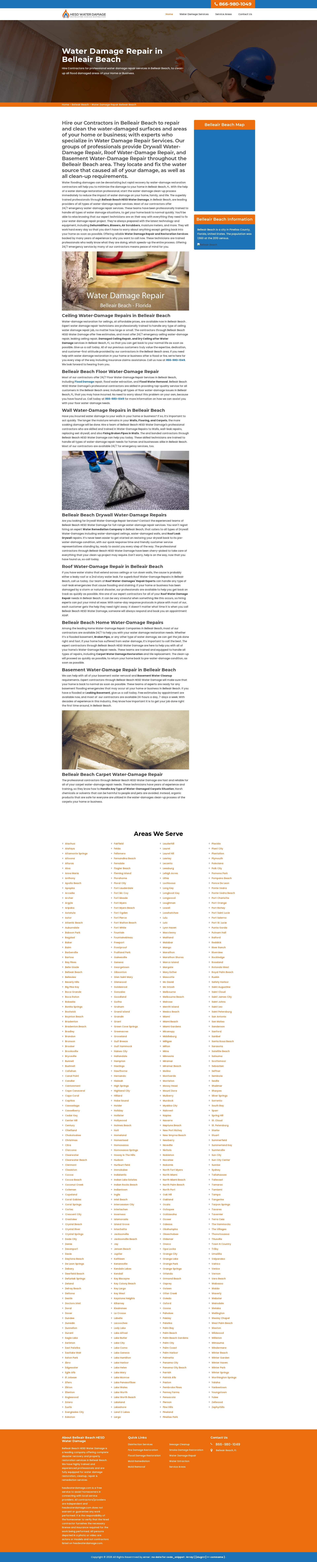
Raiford (216, 937)
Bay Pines (70, 962)
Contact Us (245, 14)
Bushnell (70, 1066)
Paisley (167, 1318)
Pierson (167, 1402)
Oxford (167, 1303)
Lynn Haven (169, 927)
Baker (68, 942)
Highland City (122, 1090)
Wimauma (218, 1343)
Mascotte (168, 977)
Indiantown (120, 1189)
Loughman (169, 903)
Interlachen (121, 1209)
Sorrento (217, 1100)
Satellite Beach (221, 1051)
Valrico (216, 1263)
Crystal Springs (74, 1234)
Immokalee (120, 1170)
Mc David (168, 982)
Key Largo (120, 1288)
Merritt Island (171, 1006)
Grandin (119, 1016)
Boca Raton (72, 996)
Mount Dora (170, 1090)
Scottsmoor (219, 1061)
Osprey (167, 1283)
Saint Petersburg (222, 1011)
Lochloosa (169, 883)
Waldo (216, 1288)
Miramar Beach (172, 1066)
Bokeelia (70, 1001)
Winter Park (218, 1367)
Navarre (168, 1120)
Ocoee (167, 1219)
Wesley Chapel (221, 1318)
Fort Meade (121, 898)
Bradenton (71, 1021)
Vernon (216, 1273)
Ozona (167, 1308)
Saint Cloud (219, 992)
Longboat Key (171, 893)
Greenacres (121, 1031)
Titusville (217, 1239)
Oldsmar (168, 1239)
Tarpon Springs (221, 1204)
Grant (117, 1021)
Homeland (120, 1135)
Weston (216, 1328)
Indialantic (120, 1174)
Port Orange (219, 903)
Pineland (168, 1412)
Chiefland (71, 1130)
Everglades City (74, 1412)
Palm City (168, 1343)
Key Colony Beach (125, 1283)
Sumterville (218, 1150)
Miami (166, 1016)
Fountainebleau (123, 937)
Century (70, 1125)
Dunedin (70, 1323)
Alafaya (70, 848)
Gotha (118, 1001)
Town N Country (221, 1244)
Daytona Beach (74, 1258)
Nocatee (168, 1160)
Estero (69, 1402)
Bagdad (70, 937)
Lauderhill (168, 843)
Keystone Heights (124, 1298)
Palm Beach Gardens (175, 1338)
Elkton (68, 1387)
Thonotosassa (220, 1234)
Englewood (71, 1397)
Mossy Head (170, 1085)
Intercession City (124, 1204)
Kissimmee (120, 1308)
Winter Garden (220, 1357)
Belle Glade (72, 967)
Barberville (71, 952)
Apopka (70, 888)
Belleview (70, 977)
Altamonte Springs (76, 853)
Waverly (216, 1293)
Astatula (70, 912)
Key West (119, 1293)
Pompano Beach (222, 878)
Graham (119, 1006)
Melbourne (169, 992)
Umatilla (217, 1254)
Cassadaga (72, 1105)
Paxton (167, 1382)
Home (169, 14)
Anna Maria (72, 873)
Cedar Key (71, 1115)
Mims (166, 1051)
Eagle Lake (71, 1338)
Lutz (165, 922)
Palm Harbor (170, 1352)
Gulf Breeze (121, 1041)
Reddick (216, 942)
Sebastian (218, 1066)
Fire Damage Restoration (143, 1450)
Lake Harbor (121, 1362)
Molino (167, 1071)
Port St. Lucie (219, 922)
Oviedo (167, 1298)
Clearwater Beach (76, 1160)
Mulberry (168, 1095)
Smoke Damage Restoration (186, 1450)
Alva (67, 868)
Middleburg (169, 1036)
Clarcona (70, 1150)
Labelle (118, 1318)
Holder (118, 1105)
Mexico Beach (171, 1011)
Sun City (216, 1155)
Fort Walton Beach (125, 922)
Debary (69, 1268)
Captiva (70, 1100)
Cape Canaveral (75, 1090)
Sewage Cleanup (179, 1444)
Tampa (216, 1194)
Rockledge (218, 957)
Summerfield (219, 1140)
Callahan (70, 1071)
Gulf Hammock (123, 1046)
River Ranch (219, 947)
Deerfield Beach (74, 1273)
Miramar (168, 1061)
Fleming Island (122, 873)
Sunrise (216, 1165)
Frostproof (120, 947)
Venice (216, 1268)
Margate (168, 967)
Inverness (119, 1214)
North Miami (170, 1174)
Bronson (70, 1041)
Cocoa (69, 1174)
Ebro (67, 1362)
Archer (69, 898)
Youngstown (219, 1392)
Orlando (168, 1273)
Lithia (166, 878)
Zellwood (217, 1402)
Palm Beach (170, 1333)
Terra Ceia (218, 1219)
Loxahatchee (170, 912)
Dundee (69, 1318)
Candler (70, 1081)
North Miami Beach (174, 1179)
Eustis (68, 1407)
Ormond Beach (172, 1278)
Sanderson (218, 1026)
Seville (215, 1081)
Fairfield (118, 843)
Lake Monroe (121, 1377)
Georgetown (121, 967)
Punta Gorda (219, 927)
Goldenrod (120, 987)
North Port (169, 1189)
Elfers (68, 1382)
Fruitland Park (122, 952)
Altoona (70, 858)
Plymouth (217, 858)
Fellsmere (119, 853)
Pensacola (169, 1397)
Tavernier (217, 1214)
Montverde (169, 1076)
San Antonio (219, 1016)
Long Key (168, 888)
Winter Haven (220, 1362)
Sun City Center (221, 1160)
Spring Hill (217, 1115)
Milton (166, 1046)
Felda (117, 848)
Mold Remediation (139, 1461)
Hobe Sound (121, 1100)
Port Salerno (219, 917)
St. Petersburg (220, 1125)
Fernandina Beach (125, 858)
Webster (217, 1298)
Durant (69, 1333)
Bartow (69, 957)
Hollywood (120, 1120)
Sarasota (217, 1046)
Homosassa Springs (126, 1150)
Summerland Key (222, 1145)
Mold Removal (136, 1466)
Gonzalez (119, 992)
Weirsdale (218, 1303)
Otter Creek (170, 1293)
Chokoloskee (73, 1135)
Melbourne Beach (173, 996)
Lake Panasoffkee (124, 1382)
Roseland (217, 962)
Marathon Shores (173, 957)
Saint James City (222, 996)
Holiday (118, 1110)
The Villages (219, 1229)
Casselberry (72, 1110)
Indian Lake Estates (125, 1179)
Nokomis (168, 1165)
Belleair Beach (80, 104)
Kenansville (120, 1263)
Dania (68, 1244)
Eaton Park (71, 1357)
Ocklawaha (170, 1214)
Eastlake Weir (73, 1352)
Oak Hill (167, 1194)
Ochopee (168, 1209)
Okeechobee (170, 1234)
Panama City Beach (174, 1367)
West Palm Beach (222, 1323)
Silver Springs (220, 1095)
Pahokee (168, 1313)
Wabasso (217, 1283)
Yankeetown (219, 1387)
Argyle (69, 903)
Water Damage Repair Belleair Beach (113, 104)
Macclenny (169, 932)
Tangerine (218, 1199)
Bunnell (69, 1061)
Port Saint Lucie (221, 912)
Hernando (120, 1076)
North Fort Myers (173, 1170)
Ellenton (70, 1392)
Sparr (215, 1110)
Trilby (215, 1249)
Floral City (120, 883)
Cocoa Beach (73, 1179)
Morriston (168, 1081)
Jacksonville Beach (125, 1239)
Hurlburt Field (122, 1165)
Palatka (167, 1323)
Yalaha (216, 1382)
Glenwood (120, 982)
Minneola (168, 1056)
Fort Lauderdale (123, 888)
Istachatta (120, 1229)
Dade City (71, 1239)
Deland (69, 1283)
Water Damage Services (194, 14)
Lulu (165, 917)
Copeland (71, 1194)
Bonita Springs (73, 1006)
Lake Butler (120, 1338)
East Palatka (72, 1347)
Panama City (170, 1362)
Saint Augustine (221, 987)
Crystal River (72, 1229)
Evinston (70, 1417)
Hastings (119, 1066)
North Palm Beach (173, 1184)
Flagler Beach (122, 868)
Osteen (167, 1288)
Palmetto (168, 1357)
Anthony (70, 878)
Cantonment (72, 1085)
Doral (68, 1308)
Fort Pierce (120, 917)
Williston (217, 1338)
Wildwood (218, 1333)
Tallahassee (219, 1174)
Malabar (168, 942)
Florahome (120, 878)
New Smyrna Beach (174, 1135)
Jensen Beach (122, 1249)
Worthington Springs (224, 1377)
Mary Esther (170, 972)
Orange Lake (170, 1258)
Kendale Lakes (122, 1268)
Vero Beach (219, 1278)
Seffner (216, 1071)
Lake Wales (120, 1387)
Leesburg (168, 868)
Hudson (118, 1160)
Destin (68, 1298)
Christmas (71, 1140)
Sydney (216, 1170)
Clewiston (71, 1170)
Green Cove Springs (126, 1026)
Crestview (71, 1219)
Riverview (217, 952)
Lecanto (168, 863)
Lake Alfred (120, 1333)
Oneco (167, 1244)
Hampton (119, 1061)
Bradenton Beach (75, 1026)
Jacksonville (121, 1234)
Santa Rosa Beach (223, 1041)
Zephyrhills (218, 1407)
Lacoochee (120, 1323)
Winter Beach (220, 1352)
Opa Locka (169, 1249)
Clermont (70, 1165)
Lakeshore (120, 1407)
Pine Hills (168, 1407)
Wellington (218, 1313)
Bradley (69, 1031)
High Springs (121, 1085)
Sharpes (217, 1090)
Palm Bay (168, 1328)
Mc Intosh (169, 987)
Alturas (69, 863)
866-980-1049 (235, 4)
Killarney (119, 1303)
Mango (167, 947)
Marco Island (171, 962)
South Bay (218, 1105)
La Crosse (120, 1313)
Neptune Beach (172, 1125)
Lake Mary (120, 1372)
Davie (68, 1254)
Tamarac (217, 1184)
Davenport (71, 1249)
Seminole (217, 1076)
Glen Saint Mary (123, 977)
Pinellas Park (170, 1417)
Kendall (118, 1273)
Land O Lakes (122, 1412)
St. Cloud (217, 1120)
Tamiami (217, 1189)
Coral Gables (73, 1199)
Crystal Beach (73, 1224)
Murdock (168, 1100)
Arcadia (70, 893)
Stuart (215, 1135)
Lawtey (167, 858)
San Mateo (218, 1021)
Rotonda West (220, 967)
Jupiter (118, 1254)
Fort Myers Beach (124, 908)
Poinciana (217, 863)
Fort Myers (120, 903)
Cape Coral (72, 1095)
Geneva (118, 962)
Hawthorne (120, 1071)
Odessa (167, 1224)
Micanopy (169, 1031)
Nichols (167, 1150)
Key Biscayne (122, 1278)
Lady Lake (120, 1328)
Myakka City (170, 1105)
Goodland (120, 996)
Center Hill (71, 1120)
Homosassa (121, 1145)
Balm (68, 947)
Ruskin (215, 977)
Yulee (215, 1397)
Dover (68, 1313)
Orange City (170, 1254)
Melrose (167, 1001)
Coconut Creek (74, 1184)
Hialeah (118, 1081)
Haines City (120, 1051)
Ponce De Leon (220, 883)
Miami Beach (170, 1021)
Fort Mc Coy (121, 893)
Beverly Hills (72, 982)
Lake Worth (120, 1392)
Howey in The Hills (124, 1155)
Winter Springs (220, 1372)
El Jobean (71, 1377)
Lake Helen (120, 1367)
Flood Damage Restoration (144, 1455)
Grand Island (122, 1011)
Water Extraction (179, 1461)
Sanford (216, 1031)
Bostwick (70, 1011)
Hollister (119, 1115)
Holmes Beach (122, 1125)
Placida (216, 843)
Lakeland (119, 1402)
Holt (116, 1130)
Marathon (169, 952)
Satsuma (217, 1056)
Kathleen (119, 1258)
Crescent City (73, 1214)
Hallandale (120, 1056)
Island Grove (121, 1224)
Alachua (70, 843)
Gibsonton (120, 972)
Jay (116, 1244)
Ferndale (119, 863)
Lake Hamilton (122, 1357)
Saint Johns (219, 1001)
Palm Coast (170, 1347)
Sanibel (216, 1036)
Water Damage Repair (182, 1455)
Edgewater (71, 1367)
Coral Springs (73, 1204)
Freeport (119, 942)
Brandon (70, 1036)
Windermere (219, 1347)
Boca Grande (73, 992)
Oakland (168, 1199)
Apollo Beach (73, 883)
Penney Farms (171, 1392)
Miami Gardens (172, 1026)
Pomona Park (220, 873)
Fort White (120, 927)
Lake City (119, 1343)
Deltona (70, 1293)
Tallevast (217, 1179)
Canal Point (72, 1076)
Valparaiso (218, 1258)
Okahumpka (170, 1229)
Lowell (166, 908)
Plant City (217, 848)
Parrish (167, 1372)
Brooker (70, 1046)
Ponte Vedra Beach (223, 893)
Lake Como (120, 1347)
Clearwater (72, 1155)
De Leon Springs (74, 1263)
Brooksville (71, 1051)
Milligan (167, 1041)
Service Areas (223, 14)
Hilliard (118, 1095)
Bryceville (70, 1056)
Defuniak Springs (75, 1278)
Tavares (217, 1209)
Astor (68, 917)
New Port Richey (172, 1130)
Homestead (121, 1140)
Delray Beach (73, 1288)
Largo (117, 1417)
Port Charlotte (220, 898)
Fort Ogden (121, 912)
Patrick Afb (169, 1377)
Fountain (119, 932)
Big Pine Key (72, 987)
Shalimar (217, 1085)
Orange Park (170, 1263)
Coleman (70, 1189)
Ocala (166, 1204)
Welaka (216, 1308)
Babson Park (72, 932)
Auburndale (72, 927)
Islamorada (121, 1219)
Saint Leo (217, 1006)
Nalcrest (168, 1110)
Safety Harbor (220, 982)
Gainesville (120, 957)
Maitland (168, 937)
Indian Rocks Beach (126, 1184)
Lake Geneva (121, 1352)
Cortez (69, 1209)
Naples (167, 1115)
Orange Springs (172, 1268)
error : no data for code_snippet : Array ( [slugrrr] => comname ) (184, 1557)
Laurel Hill (168, 853)
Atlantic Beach (74, 922)
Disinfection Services (140, 1444)
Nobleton (168, 1155)
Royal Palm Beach (222, 972)
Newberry (168, 1140)
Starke (215, 1130)
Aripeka (69, 908)
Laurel (166, 848)
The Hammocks (221, 1224)
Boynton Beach (74, 1016)
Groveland (120, 1036)
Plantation (218, 853)
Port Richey (218, 908)
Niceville (168, 1145)
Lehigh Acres (170, 873)
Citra (68, 1145)
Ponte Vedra (219, 888)
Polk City (217, 868)
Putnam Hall (219, 932)
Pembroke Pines (172, 1387)
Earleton (70, 1343)
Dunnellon (71, 1328)
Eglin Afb (70, 1372)
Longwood (169, 898)
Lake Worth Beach (125, 1397)
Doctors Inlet (73, 1303)
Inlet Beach (120, 1199)
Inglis (117, 1194)
